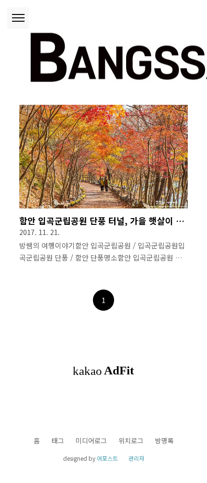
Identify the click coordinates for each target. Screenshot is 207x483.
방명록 (164, 440)
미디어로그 (91, 440)
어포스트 (107, 458)
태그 (58, 440)
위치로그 (130, 440)
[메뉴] (18, 18)
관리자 (136, 458)
